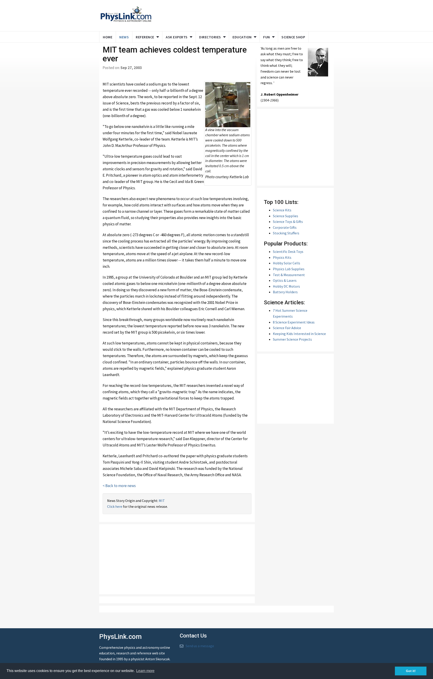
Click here (114, 506)
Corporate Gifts (285, 227)
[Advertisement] (242, 15)
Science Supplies (285, 216)
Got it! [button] (411, 671)
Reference (145, 37)
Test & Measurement (289, 275)
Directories (210, 37)
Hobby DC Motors (286, 286)
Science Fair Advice (287, 328)
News (124, 37)
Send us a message (200, 646)
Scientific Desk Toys (288, 251)
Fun (266, 37)
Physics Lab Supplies (288, 269)
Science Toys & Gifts (288, 221)
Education (242, 37)
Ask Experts (177, 37)
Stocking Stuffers (286, 233)
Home (107, 37)
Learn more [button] (145, 671)
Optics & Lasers (285, 280)
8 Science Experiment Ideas (294, 322)
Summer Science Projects (292, 339)
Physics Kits (282, 257)
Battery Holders (285, 292)
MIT (162, 500)
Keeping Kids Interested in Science (299, 333)
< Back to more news (119, 485)
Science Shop (293, 37)
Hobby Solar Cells (286, 263)
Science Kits (282, 210)
